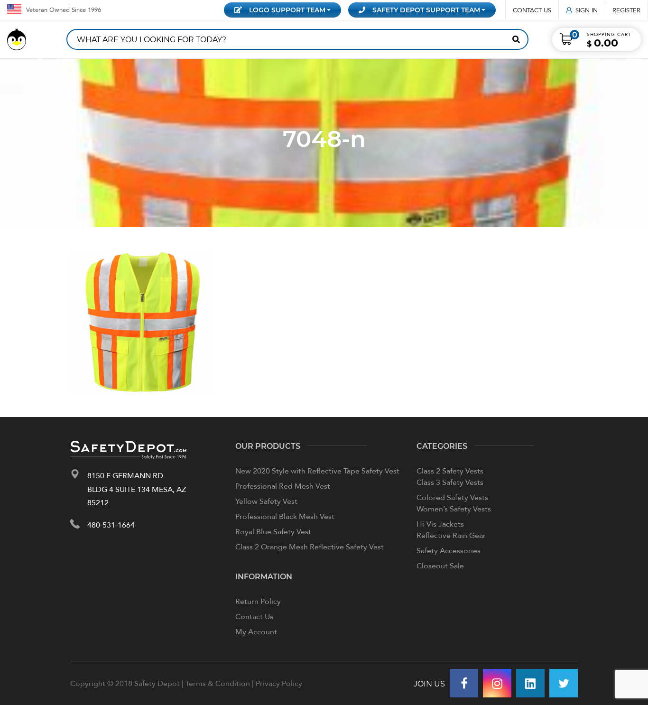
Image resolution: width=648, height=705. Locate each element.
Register (626, 10)
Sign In (586, 10)
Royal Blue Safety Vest (273, 531)
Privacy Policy (279, 683)
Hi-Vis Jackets (440, 523)
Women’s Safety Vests (454, 508)
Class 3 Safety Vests (450, 482)
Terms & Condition (217, 683)
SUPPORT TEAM (426, 9)
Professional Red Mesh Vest (282, 486)
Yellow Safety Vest (266, 501)
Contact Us (532, 10)
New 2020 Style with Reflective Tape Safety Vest (317, 470)
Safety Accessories (449, 550)
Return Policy (258, 601)
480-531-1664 (111, 524)
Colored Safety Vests (452, 497)
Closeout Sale (440, 565)
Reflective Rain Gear (451, 535)
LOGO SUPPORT (287, 9)
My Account (256, 631)
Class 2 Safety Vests (450, 470)
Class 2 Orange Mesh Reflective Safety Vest (309, 546)
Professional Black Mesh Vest (284, 516)
